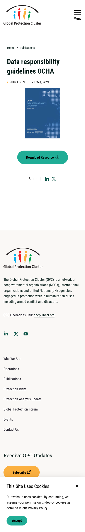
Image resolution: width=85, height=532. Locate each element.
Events (8, 419)
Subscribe (19, 472)
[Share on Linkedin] (46, 178)
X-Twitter (17, 335)
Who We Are (11, 359)
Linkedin (6, 334)
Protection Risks (14, 389)
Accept (17, 521)
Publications (27, 47)
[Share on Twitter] (53, 178)
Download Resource (40, 157)
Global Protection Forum (20, 409)
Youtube (27, 335)
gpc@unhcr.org (44, 315)
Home (11, 47)
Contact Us (11, 429)
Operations (11, 369)
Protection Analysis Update (22, 399)
